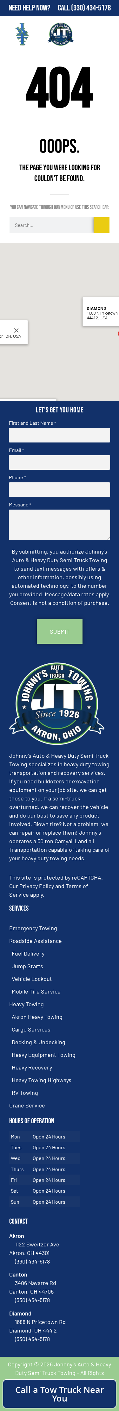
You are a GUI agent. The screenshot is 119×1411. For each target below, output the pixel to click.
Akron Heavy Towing (37, 1016)
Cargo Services (31, 1029)
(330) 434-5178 (91, 8)
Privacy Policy (36, 885)
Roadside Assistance (35, 940)
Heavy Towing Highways (41, 1079)
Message (20, 504)
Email (16, 450)
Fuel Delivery (28, 953)
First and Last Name (32, 422)
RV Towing (25, 1092)
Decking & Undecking (38, 1041)
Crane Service (27, 1105)
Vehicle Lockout (32, 978)
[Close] (16, 330)
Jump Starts (27, 966)
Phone (17, 477)
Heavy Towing (26, 1003)
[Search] (101, 225)
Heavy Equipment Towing (44, 1054)
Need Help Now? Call (40, 8)
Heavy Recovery (32, 1067)
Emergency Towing (33, 928)
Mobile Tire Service (36, 991)
